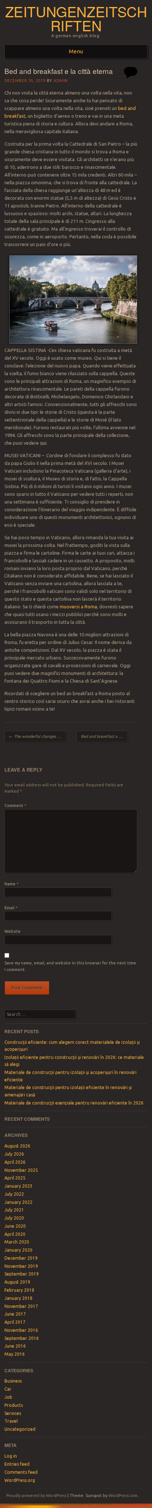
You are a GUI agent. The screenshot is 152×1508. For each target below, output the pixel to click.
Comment (15, 805)
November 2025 (21, 1170)
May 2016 (14, 1354)
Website (12, 931)
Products (13, 1405)
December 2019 (21, 1258)
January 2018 (18, 1298)
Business (13, 1381)
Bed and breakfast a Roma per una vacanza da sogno (104, 736)
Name (11, 884)
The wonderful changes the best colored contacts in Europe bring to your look (37, 736)
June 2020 (15, 1226)
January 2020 (18, 1250)
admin (60, 80)
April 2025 (14, 1178)
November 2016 (21, 1330)
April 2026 (14, 1162)
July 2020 (14, 1218)
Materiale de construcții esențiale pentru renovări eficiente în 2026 (74, 1102)
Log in (10, 1456)
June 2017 (15, 1314)
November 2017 (21, 1306)
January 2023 (18, 1186)
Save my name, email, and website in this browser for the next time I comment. (70, 966)
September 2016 (21, 1338)
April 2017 (14, 1322)
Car (7, 1389)
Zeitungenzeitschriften (76, 18)
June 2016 (15, 1346)
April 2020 (14, 1234)
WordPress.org (19, 1480)
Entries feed (17, 1464)
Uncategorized (19, 1429)
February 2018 (19, 1290)
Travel (11, 1421)
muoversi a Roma (78, 606)
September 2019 (21, 1274)
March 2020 (16, 1242)
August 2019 (17, 1282)
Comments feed (21, 1472)
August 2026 (17, 1146)
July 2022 (14, 1194)
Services (12, 1413)
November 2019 (21, 1266)
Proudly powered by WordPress (36, 1495)
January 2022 (18, 1202)
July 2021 (14, 1210)
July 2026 (14, 1154)
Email (10, 908)
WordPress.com (123, 1495)
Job (8, 1397)
